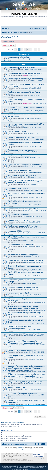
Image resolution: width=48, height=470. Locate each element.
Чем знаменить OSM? (17, 132)
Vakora (25, 227)
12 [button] (35, 49)
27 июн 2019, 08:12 (38, 324)
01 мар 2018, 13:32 (39, 404)
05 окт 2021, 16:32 (36, 190)
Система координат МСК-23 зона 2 (22, 68)
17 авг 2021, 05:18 (35, 205)
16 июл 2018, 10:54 (35, 389)
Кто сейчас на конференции (12, 422)
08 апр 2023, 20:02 (32, 133)
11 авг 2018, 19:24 (37, 378)
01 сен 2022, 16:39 (38, 139)
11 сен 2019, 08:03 (39, 302)
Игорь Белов (27, 103)
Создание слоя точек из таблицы (21, 244)
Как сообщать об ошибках (19, 57)
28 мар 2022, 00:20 (35, 172)
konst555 (26, 111)
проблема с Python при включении (22, 393)
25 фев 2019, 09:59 (38, 352)
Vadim (25, 283)
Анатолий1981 (27, 210)
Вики (28, 455)
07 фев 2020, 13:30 (32, 256)
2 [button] (22, 49)
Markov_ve (26, 139)
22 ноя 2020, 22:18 (35, 227)
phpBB (20, 447)
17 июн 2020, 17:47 (35, 240)
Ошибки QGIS (9, 37)
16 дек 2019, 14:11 (35, 269)
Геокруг (41, 458)
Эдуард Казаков (28, 335)
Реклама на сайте (18, 457)
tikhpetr (25, 69)
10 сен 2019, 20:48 (39, 310)
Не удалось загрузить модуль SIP (22, 176)
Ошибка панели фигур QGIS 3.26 (21, 137)
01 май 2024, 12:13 (40, 103)
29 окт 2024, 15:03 (35, 95)
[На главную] (24, 3)
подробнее (31, 469)
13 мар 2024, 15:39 (36, 111)
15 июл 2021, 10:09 (40, 210)
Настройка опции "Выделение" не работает (26, 334)
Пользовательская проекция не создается (25, 260)
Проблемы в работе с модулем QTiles (23, 209)
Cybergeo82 (27, 262)
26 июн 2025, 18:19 (35, 80)
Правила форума (8, 41)
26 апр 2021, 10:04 (36, 216)
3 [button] (24, 49)
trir (24, 133)
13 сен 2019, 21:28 (35, 295)
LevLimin (26, 216)
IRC (10, 457)
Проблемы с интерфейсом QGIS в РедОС (25, 73)
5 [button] (30, 49)
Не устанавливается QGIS (18, 293)
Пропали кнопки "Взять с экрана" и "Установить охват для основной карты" (25, 342)
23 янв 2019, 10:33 (37, 359)
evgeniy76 (26, 359)
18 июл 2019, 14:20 (36, 316)
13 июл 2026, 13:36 (35, 69)
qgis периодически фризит (19, 215)
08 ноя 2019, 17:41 (34, 283)
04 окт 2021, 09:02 (36, 197)
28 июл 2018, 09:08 (35, 383)
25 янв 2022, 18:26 (35, 184)
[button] (15, 49)
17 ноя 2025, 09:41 (34, 75)
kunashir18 (26, 352)
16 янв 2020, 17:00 (38, 262)
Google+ (30, 9)
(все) (24, 455)
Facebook (21, 9)
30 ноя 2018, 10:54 (39, 371)
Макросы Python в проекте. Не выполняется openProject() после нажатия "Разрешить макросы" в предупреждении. (26, 368)
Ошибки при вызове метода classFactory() (25, 79)
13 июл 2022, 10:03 (36, 146)
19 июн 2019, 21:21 (35, 330)
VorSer (25, 240)
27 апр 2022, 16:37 (35, 157)
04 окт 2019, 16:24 (34, 289)
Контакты (7, 455)
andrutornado (27, 371)
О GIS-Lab (12, 454)
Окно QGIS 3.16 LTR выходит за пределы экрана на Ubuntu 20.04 (25, 182)
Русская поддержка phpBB (24, 449)
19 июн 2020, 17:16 (39, 233)
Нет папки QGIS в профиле (19, 231)
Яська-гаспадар (28, 246)
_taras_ (25, 80)
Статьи (19, 454)
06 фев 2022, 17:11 (35, 177)
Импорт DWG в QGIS (16, 387)
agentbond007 (27, 302)
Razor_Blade (27, 233)
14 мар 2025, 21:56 (35, 88)
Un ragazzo (26, 324)
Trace (25, 75)
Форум (20, 455)
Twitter (11, 9)
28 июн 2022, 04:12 (33, 152)
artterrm (25, 146)
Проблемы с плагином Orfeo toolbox (23, 226)
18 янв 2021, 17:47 (34, 222)
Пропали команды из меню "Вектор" (23, 287)
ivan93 (25, 389)
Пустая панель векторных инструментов (25, 165)
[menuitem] (7, 28)
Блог (5, 457)
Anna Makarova (28, 118)
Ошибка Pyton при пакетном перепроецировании (19, 327)
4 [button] (27, 49)
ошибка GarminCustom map (19, 156)
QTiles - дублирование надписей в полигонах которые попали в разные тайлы (26, 375)
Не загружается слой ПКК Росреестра (23, 255)
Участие (14, 455)
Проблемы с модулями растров (21, 150)
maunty (25, 205)
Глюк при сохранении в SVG (19, 170)
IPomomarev (27, 404)
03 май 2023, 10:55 (35, 127)
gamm (25, 127)
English (38, 9)
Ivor (24, 152)
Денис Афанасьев (29, 345)
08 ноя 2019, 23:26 (34, 276)
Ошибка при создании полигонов (22, 350)
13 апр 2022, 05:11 (35, 166)
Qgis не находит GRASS (18, 220)
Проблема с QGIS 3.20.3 (18, 188)
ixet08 (25, 276)
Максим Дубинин (28, 59)
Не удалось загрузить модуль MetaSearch (25, 382)
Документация (27, 454)
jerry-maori (26, 378)
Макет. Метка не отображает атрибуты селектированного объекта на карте (23, 307)
